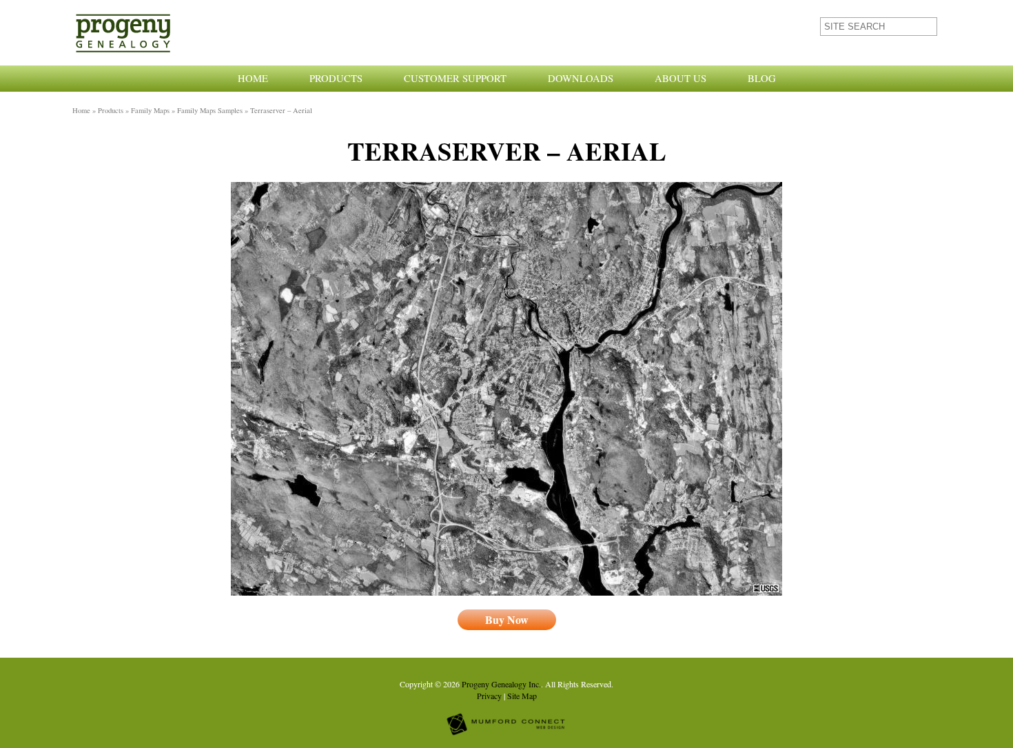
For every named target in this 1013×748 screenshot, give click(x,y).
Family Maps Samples (210, 110)
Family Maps (150, 110)
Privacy (489, 695)
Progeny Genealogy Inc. (501, 683)
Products (335, 78)
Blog (762, 78)
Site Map (522, 695)
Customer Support (455, 78)
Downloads (580, 78)
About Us (680, 78)
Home (253, 78)
